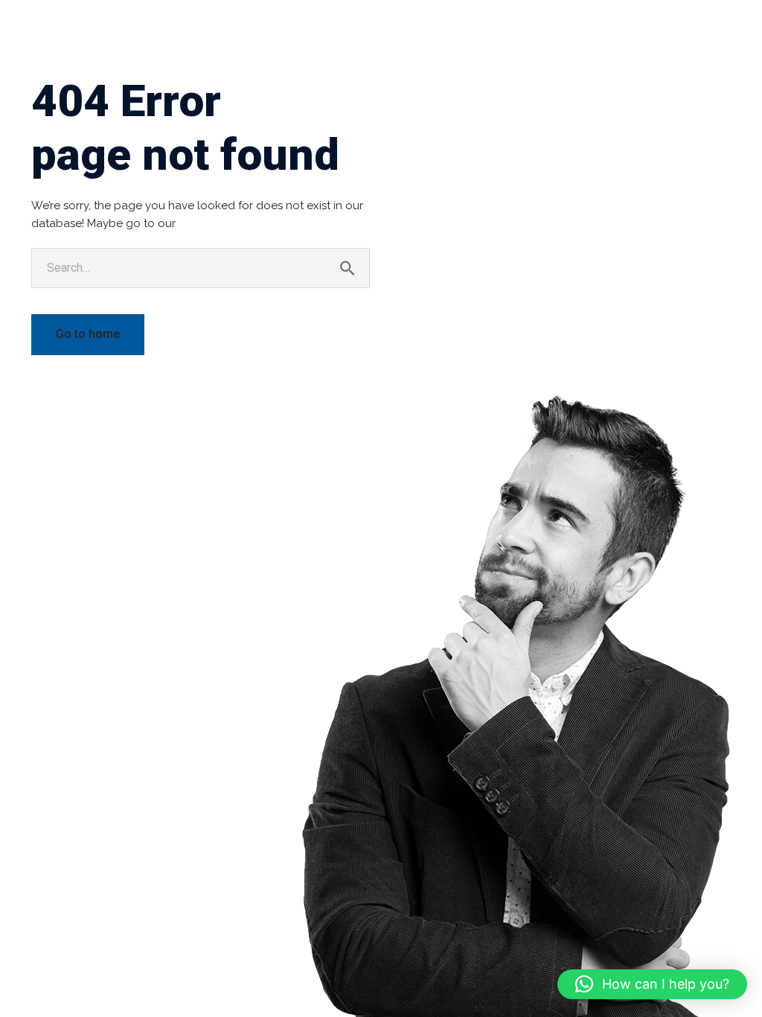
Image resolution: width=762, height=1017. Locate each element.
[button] (652, 984)
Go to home (88, 334)
